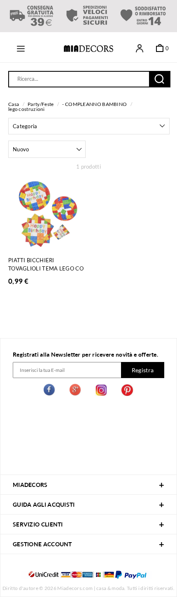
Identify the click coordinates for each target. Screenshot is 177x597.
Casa (13, 104)
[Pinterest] (127, 391)
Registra (143, 370)
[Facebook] (50, 391)
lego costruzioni (26, 109)
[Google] (76, 391)
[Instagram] (101, 391)
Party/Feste (41, 104)
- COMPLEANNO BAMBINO (94, 104)
